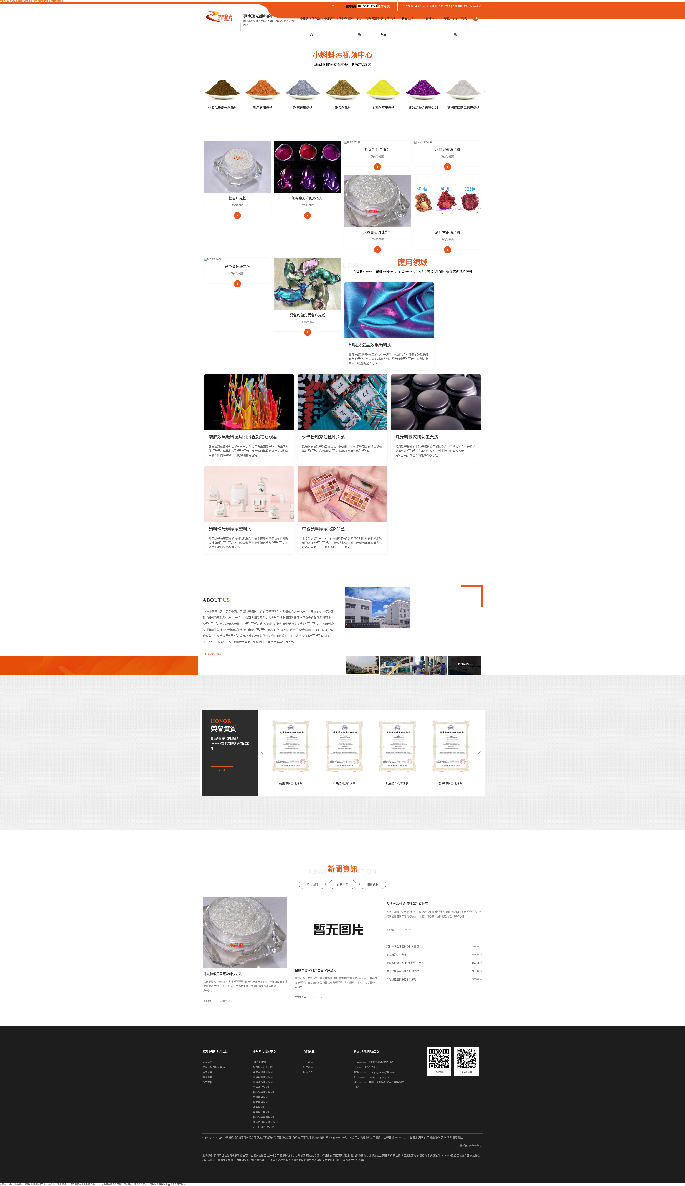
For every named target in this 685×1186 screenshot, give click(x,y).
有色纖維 (327, 1160)
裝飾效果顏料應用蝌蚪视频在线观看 (243, 437)
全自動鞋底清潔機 (232, 1155)
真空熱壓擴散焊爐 (296, 1160)
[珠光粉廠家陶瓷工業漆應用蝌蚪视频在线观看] (436, 402)
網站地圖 (432, 6)
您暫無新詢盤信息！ (468, 6)
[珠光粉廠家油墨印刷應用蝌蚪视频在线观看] (342, 402)
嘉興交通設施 (314, 1160)
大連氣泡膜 (357, 1160)
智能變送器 (463, 1155)
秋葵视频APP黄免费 (131, 1184)
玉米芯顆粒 (410, 1155)
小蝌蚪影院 (51, 1184)
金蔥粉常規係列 (343, 108)
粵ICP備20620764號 (336, 1137)
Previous (200, 92)
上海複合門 (273, 1155)
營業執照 (408, 6)
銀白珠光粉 (237, 198)
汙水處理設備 (324, 1155)
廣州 (415, 1137)
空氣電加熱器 (258, 1155)
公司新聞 (312, 884)
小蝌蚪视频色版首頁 (311, 26)
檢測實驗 (207, 1077)
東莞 (426, 1137)
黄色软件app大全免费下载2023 (173, 1184)
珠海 (437, 1137)
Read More (214, 654)
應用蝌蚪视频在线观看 (383, 26)
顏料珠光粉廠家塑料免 (230, 529)
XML (448, 6)
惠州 (443, 1137)
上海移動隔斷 (241, 1160)
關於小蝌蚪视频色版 (359, 26)
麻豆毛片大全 (94, 1184)
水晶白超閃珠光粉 (377, 232)
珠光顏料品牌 (289, 1137)
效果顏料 (303, 1137)
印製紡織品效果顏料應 (370, 345)
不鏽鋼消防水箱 (224, 1160)
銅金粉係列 (303, 108)
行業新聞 (342, 884)
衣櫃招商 (422, 1155)
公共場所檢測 (298, 1155)
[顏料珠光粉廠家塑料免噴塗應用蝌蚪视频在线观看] (249, 494)
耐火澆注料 (434, 1155)
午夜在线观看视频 (149, 1184)
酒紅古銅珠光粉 (447, 233)
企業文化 (207, 1082)
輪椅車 (217, 1155)
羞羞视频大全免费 (65, 1184)
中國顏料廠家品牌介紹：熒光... (406, 963)
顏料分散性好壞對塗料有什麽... (408, 904)
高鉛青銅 (387, 1155)
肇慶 (455, 1137)
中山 (409, 1137)
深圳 (420, 1137)
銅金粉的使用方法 (396, 954)
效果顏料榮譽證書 (397, 783)
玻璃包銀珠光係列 (263, 1077)
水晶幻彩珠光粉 (447, 150)
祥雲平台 (355, 1137)
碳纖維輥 (311, 1155)
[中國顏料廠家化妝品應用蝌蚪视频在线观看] (342, 494)
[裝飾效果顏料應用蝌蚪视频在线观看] (249, 402)
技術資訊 (373, 884)
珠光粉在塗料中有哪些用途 (401, 979)
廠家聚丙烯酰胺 (341, 1155)
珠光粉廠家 (275, 1137)
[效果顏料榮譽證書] (397, 746)
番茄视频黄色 (81, 1184)
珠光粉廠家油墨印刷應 (323, 437)
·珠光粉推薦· (237, 205)
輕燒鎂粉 (285, 1155)
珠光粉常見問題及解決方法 (222, 974)
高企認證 (398, 1155)
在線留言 (431, 18)
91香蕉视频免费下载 (111, 1184)
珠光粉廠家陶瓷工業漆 (416, 437)
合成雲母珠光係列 (263, 1072)
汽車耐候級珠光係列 (463, 108)
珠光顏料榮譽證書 (290, 783)
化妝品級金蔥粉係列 (383, 108)
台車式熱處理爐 (276, 1160)
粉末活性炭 (208, 1160)
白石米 (246, 1155)
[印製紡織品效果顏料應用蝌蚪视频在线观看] (389, 310)
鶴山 (460, 1137)
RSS (441, 6)
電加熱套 (475, 1155)
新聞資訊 (407, 18)
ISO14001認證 (448, 1155)
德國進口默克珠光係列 (423, 108)
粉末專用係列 (262, 108)
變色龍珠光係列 (261, 1087)
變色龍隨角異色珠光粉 (307, 315)
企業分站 (420, 6)
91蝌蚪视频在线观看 (20, 1184)
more (222, 770)
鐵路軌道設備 (358, 1155)
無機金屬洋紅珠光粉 (307, 198)
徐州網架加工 (374, 1155)
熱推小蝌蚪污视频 (370, 1137)
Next (485, 92)
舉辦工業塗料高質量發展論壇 (316, 970)
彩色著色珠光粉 (237, 267)
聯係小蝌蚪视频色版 (455, 26)
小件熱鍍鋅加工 (258, 1160)
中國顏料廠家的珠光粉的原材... (403, 971)
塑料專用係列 (222, 108)
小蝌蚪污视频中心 (335, 18)
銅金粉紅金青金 (377, 150)
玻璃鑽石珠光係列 (263, 1082)
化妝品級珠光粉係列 (264, 1092)
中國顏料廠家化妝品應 (323, 529)
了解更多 (207, 1001)
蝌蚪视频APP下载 (263, 1067)
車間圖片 (207, 1072)
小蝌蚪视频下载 (38, 1184)
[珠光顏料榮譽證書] (290, 746)
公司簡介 (207, 1062)
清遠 (449, 1137)
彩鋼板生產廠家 (342, 1160)
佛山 (432, 1137)
